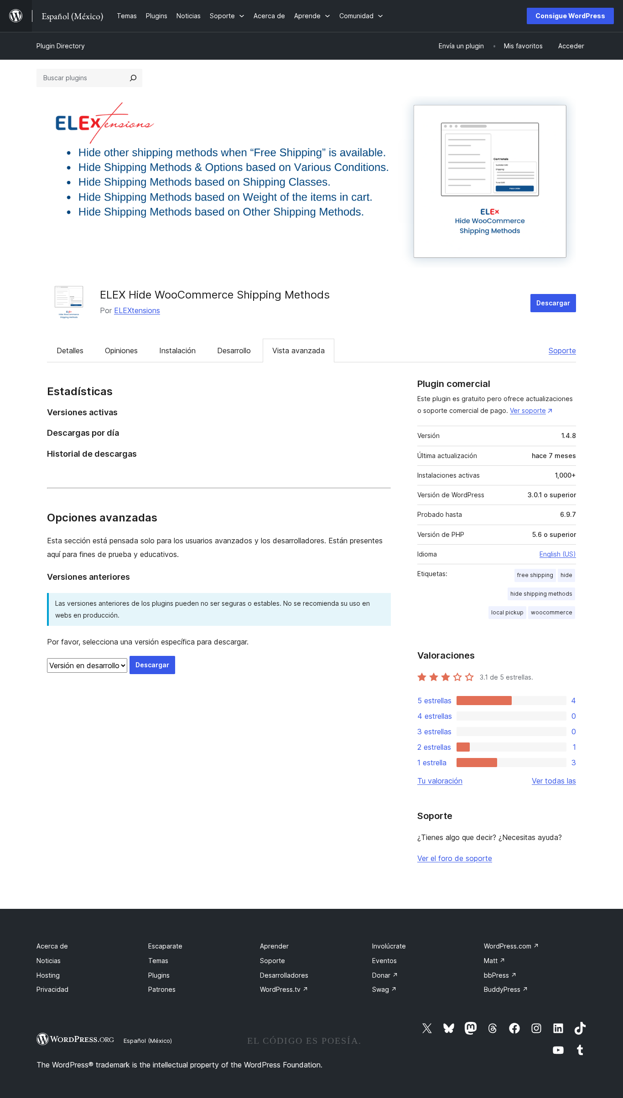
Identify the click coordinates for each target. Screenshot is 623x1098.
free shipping (535, 575)
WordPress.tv (284, 989)
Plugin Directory (60, 46)
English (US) (558, 554)
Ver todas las (554, 780)
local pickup (507, 612)
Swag (384, 989)
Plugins (159, 975)
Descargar (553, 303)
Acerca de (52, 946)
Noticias (48, 960)
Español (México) (148, 1040)
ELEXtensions (137, 310)
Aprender (274, 946)
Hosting (48, 975)
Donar (385, 975)
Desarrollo (234, 350)
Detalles (70, 350)
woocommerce (551, 612)
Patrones (162, 989)
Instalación (177, 350)
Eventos (384, 960)
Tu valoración (439, 780)
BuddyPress (506, 989)
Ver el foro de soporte (454, 858)
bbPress (500, 975)
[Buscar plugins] (133, 78)
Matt (494, 960)
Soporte (562, 350)
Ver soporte (528, 410)
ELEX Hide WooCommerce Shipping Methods (215, 294)
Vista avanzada (298, 350)
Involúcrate (389, 946)
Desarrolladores (284, 975)
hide (566, 575)
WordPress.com (511, 946)
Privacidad (52, 989)
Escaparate (165, 946)
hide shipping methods (541, 593)
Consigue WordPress (570, 16)
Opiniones (121, 350)
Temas (158, 960)
